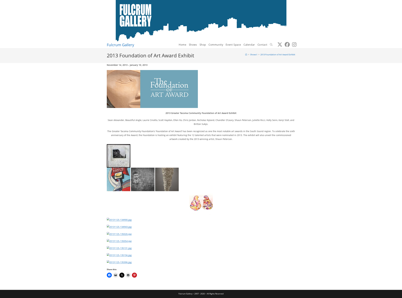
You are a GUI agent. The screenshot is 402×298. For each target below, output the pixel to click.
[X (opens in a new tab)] (278, 44)
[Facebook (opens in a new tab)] (286, 44)
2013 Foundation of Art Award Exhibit (277, 54)
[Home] (246, 54)
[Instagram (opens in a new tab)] (293, 44)
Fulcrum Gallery (120, 44)
